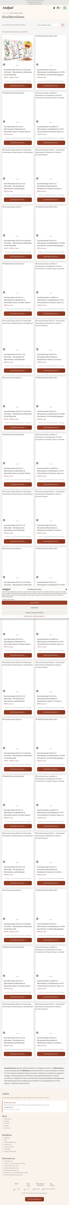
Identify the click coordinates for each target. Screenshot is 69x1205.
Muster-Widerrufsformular (11, 1168)
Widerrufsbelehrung (9, 1142)
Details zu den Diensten (8, 599)
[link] (18, 50)
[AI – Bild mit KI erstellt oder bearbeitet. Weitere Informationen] (4, 64)
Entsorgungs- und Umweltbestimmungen (16, 1172)
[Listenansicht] (65, 25)
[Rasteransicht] (62, 25)
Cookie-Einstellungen (10, 1151)
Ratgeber (6, 1121)
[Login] (54, 8)
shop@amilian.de (8, 1107)
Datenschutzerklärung (38, 616)
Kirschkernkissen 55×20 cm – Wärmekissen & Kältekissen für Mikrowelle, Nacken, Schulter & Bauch (17, 129)
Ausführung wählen (17, 86)
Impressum (7, 1138)
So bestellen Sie (8, 1161)
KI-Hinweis (7, 1149)
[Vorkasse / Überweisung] (48, 1190)
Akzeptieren (34, 603)
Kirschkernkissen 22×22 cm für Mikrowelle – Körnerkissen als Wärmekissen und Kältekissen (14, 186)
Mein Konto (7, 1128)
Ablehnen (34, 608)
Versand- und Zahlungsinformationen (14, 1163)
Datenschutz (8, 1144)
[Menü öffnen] (65, 8)
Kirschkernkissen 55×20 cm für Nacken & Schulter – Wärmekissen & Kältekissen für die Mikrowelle (18, 72)
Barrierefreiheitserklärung (11, 1170)
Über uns (6, 1123)
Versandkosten (16, 81)
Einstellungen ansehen (34, 613)
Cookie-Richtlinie (28, 616)
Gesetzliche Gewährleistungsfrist (13, 1175)
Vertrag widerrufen (34, 1199)
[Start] (2, 13)
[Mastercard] (36, 1190)
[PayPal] (18, 1190)
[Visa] (27, 1190)
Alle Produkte (7, 1119)
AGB (5, 1140)
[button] (66, 589)
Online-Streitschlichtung (11, 1166)
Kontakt (6, 1126)
